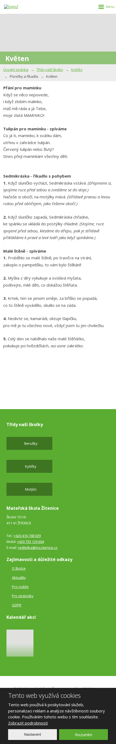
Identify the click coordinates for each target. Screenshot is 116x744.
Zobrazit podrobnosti (28, 723)
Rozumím (83, 734)
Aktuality (19, 577)
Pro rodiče (20, 586)
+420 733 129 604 (30, 541)
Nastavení (32, 734)
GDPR (16, 605)
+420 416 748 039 (27, 535)
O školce (19, 568)
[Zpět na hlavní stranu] (15, 7)
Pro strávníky (22, 595)
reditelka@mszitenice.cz (37, 547)
